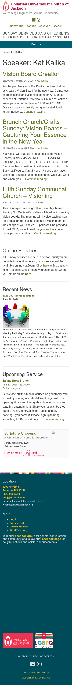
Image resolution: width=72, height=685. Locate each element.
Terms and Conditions (36, 672)
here (46, 265)
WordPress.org (18, 530)
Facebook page (50, 539)
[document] (36, 258)
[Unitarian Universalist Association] (18, 640)
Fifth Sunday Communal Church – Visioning (34, 191)
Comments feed (19, 526)
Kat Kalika (42, 80)
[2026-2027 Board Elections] (36, 314)
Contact (44, 26)
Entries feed (17, 523)
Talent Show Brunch (16, 380)
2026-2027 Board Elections (18, 295)
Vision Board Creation (32, 73)
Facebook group (24, 536)
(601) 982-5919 (11, 494)
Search (58, 26)
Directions (16, 26)
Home (6, 52)
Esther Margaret (12, 388)
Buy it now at (13, 452)
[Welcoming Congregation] (45, 640)
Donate (31, 26)
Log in (13, 519)
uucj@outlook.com (14, 497)
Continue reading (34, 111)
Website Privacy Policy (36, 678)
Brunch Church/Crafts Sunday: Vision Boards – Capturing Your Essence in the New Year (35, 131)
